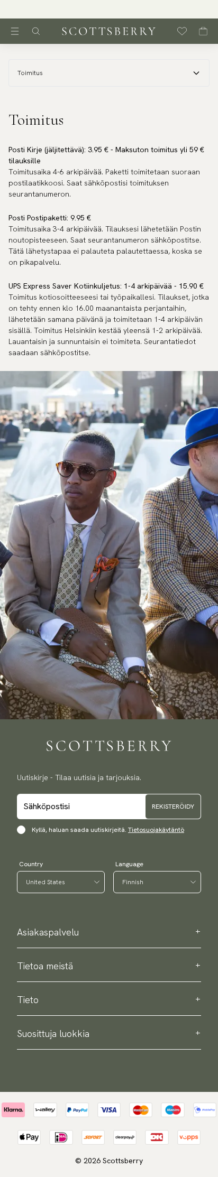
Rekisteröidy (173, 806)
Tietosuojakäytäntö (156, 830)
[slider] (109, 9)
